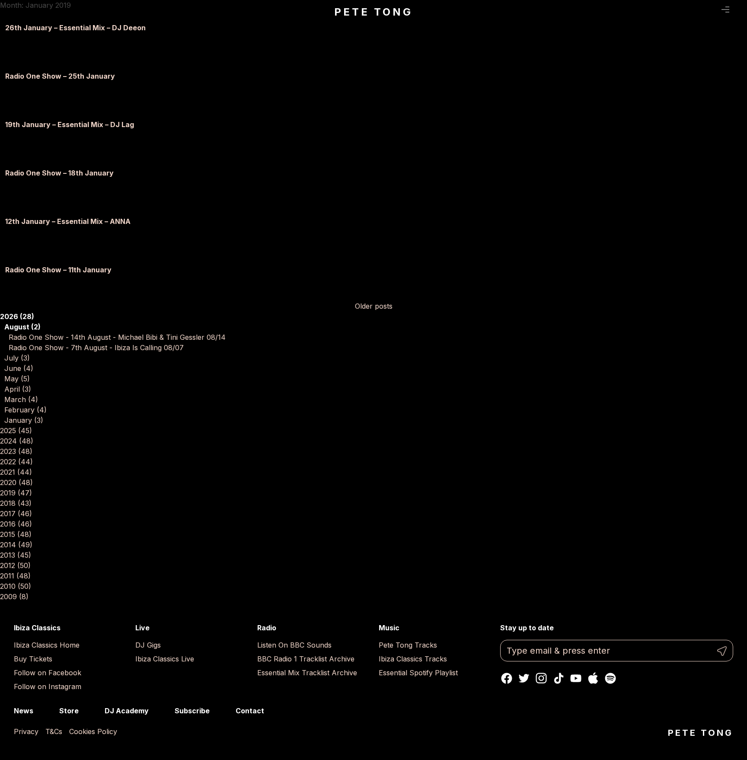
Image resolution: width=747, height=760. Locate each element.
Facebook (506, 678)
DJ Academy (127, 710)
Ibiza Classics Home (47, 645)
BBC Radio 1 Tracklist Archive (305, 659)
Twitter (523, 678)
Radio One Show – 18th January (59, 173)
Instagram (541, 678)
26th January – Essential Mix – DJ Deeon (75, 27)
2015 (16, 534)
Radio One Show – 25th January (60, 76)
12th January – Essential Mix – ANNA (68, 221)
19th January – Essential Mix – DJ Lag (69, 124)
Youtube (575, 678)
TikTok (558, 678)
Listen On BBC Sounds (294, 645)
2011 (15, 576)
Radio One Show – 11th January (58, 269)
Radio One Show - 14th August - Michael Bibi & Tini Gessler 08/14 (117, 337)
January (23, 420)
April (17, 389)
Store (69, 710)
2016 (16, 524)
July (17, 358)
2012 (15, 565)
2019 (16, 493)
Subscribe (192, 710)
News (23, 710)
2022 (16, 461)
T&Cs (53, 731)
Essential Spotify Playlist (418, 672)
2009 (14, 596)
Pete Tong (373, 12)
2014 (16, 544)
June (18, 368)
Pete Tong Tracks (408, 645)
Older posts (374, 306)
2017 (16, 513)
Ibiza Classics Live (164, 659)
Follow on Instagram (47, 686)
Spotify (610, 678)
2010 (15, 586)
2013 (15, 555)
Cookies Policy (93, 731)
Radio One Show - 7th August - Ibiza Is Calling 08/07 (96, 347)
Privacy (26, 731)
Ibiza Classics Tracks (413, 659)
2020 (16, 482)
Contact (250, 710)
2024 (16, 441)
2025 (16, 430)
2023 (16, 451)
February (25, 410)
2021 (16, 472)
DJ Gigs (148, 645)
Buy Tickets (33, 659)
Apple (593, 678)
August (22, 327)
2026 (17, 316)
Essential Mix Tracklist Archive (307, 672)
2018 (16, 503)
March (21, 399)
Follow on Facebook (47, 672)
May (17, 378)
